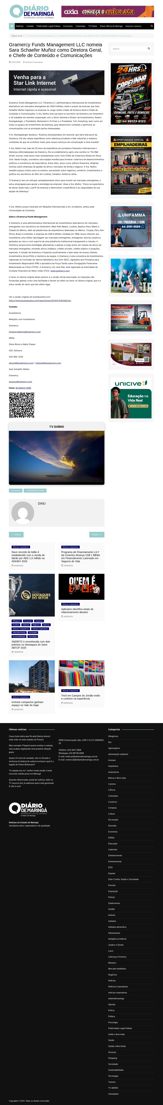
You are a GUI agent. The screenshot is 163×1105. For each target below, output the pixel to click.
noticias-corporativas (40, 629)
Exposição (113, 891)
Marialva (112, 963)
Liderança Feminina (117, 957)
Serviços (112, 1052)
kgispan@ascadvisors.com (48, 363)
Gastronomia (114, 903)
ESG (110, 867)
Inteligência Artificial (117, 939)
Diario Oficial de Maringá (111, 26)
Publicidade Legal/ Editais (48, 26)
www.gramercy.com (60, 271)
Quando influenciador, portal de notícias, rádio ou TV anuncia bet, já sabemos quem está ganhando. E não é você (31, 783)
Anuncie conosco (133, 26)
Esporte (111, 873)
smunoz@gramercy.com (20, 381)
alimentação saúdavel (118, 754)
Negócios (36, 625)
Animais (112, 760)
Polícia (111, 1010)
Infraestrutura (114, 933)
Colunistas (80, 26)
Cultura (111, 814)
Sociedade (33, 633)
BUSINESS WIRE (23, 388)
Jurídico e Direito (116, 945)
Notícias (19, 26)
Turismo (112, 1082)
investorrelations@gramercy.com (25, 332)
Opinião (111, 1004)
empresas (39, 621)
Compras (112, 808)
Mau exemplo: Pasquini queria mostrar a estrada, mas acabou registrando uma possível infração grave (31, 748)
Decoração (113, 820)
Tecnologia (33, 636)
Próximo (95, 535)
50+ (110, 742)
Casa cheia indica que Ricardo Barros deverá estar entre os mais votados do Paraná (29, 738)
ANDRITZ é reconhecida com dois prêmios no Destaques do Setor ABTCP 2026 (31, 644)
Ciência (111, 790)
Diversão (112, 826)
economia (16, 491)
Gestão (111, 909)
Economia (68, 26)
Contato (30, 26)
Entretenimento (115, 855)
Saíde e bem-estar (116, 1034)
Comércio (112, 802)
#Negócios (17, 621)
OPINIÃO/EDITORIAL (36, 491)
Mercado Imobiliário (117, 969)
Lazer (110, 951)
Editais (111, 838)
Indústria (26, 625)
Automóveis (113, 772)
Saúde (111, 1040)
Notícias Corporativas (34, 62)
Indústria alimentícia (117, 927)
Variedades (113, 1094)
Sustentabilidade (19, 636)
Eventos (16, 625)
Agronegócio (114, 748)
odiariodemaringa (19, 633)
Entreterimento (114, 861)
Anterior (18, 535)
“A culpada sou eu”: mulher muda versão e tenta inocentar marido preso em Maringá (30, 772)
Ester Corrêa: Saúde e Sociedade (123, 879)
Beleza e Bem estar (117, 778)
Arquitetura (113, 766)
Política (111, 1016)
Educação (112, 844)
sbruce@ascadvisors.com (21, 363)
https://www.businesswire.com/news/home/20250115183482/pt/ (40, 300)
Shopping (112, 1058)
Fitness (111, 897)
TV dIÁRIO (113, 1088)
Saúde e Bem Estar (117, 1046)
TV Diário (92, 26)
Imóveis (111, 915)
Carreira (112, 784)
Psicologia (113, 1022)
